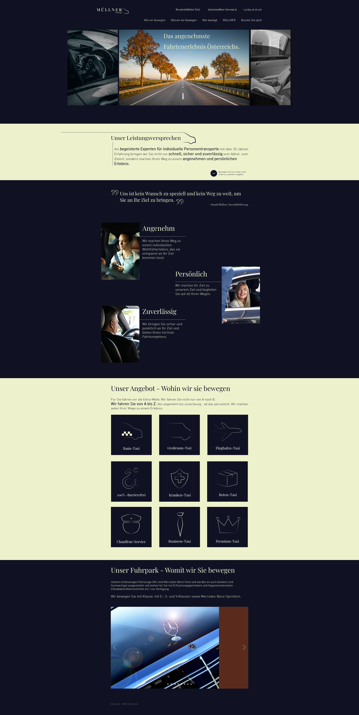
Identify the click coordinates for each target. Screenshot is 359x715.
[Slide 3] (174, 684)
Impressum (115, 704)
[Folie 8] (191, 684)
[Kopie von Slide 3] (178, 684)
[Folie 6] (184, 684)
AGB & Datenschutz (130, 704)
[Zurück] (114, 647)
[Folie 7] (187, 684)
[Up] (213, 173)
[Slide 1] (167, 684)
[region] (131, 435)
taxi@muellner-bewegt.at (222, 9)
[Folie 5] (181, 684)
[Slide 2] (171, 684)
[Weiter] (244, 647)
